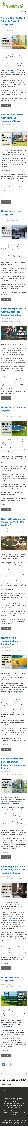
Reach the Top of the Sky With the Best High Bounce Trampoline (13, 311)
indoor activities (9, 250)
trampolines (5, 1026)
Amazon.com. (14, 1109)
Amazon (8, 1100)
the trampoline (15, 567)
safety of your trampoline (9, 704)
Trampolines (5, 158)
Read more (6, 105)
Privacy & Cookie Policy (8, 1122)
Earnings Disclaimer (20, 1122)
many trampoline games (12, 72)
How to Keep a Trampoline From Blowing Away (9, 641)
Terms (7, 1123)
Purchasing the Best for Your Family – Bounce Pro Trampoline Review (14, 869)
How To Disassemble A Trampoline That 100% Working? (13, 522)
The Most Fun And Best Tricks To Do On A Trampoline (13, 21)
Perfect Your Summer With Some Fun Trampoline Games (12, 117)
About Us (13, 1123)
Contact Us (19, 1123)
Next (17, 1064)
